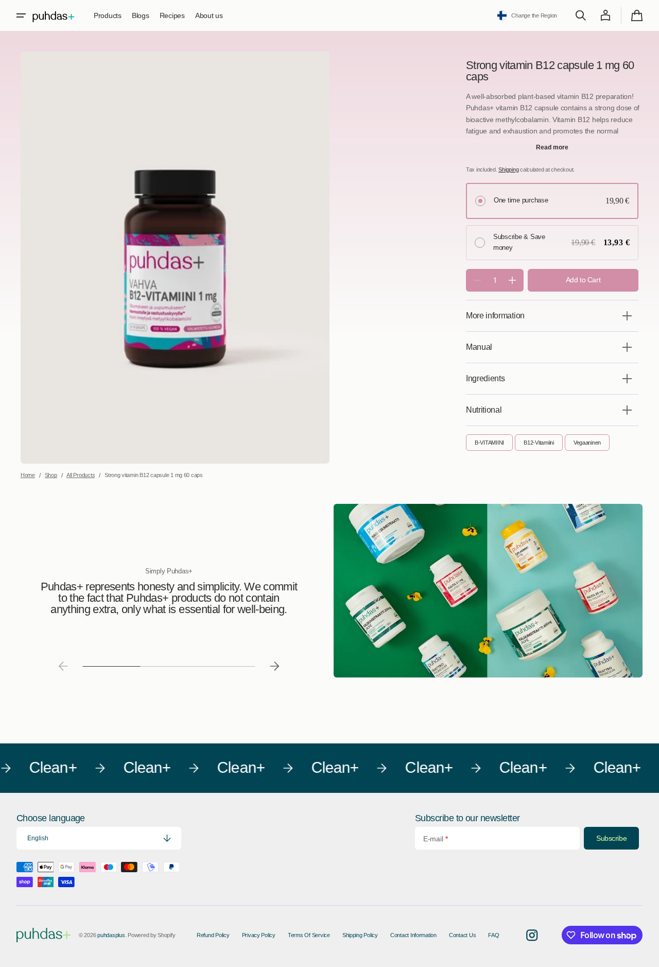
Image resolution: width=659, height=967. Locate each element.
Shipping (508, 169)
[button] (21, 15)
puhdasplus (111, 935)
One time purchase (521, 200)
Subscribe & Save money (519, 242)
